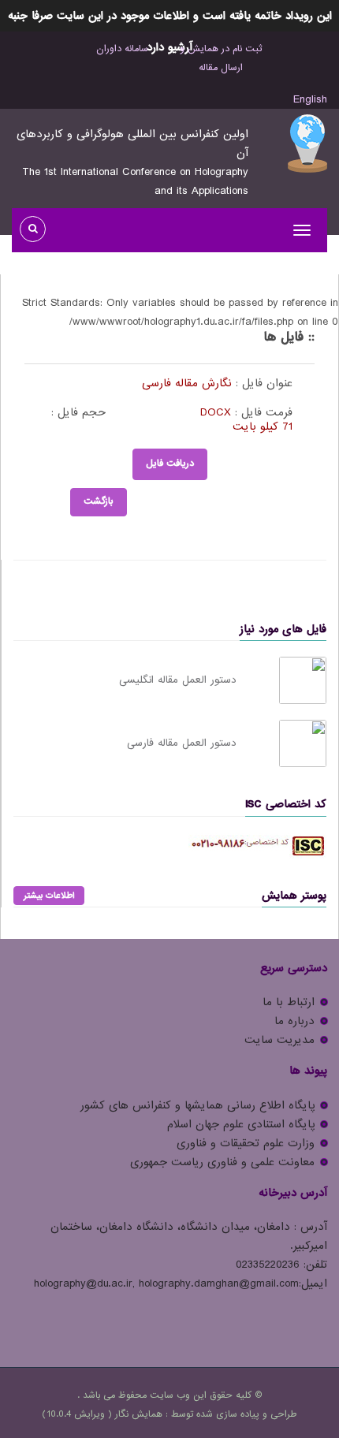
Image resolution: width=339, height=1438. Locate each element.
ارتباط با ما (289, 1002)
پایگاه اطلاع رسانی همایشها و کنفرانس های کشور (197, 1105)
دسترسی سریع (293, 968)
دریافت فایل (170, 463)
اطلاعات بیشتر (49, 895)
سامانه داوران (122, 49)
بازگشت (99, 501)
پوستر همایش (294, 895)
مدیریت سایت (279, 1040)
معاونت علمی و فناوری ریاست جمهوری (222, 1162)
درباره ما (294, 1021)
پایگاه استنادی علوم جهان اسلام (241, 1124)
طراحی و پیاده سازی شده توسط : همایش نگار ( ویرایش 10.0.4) (169, 1414)
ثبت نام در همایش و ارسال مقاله (221, 58)
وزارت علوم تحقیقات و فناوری (246, 1143)
